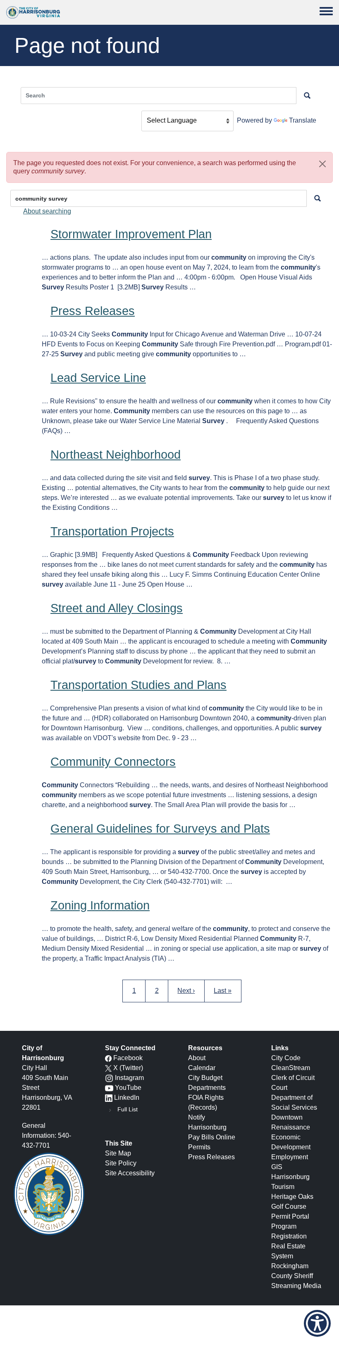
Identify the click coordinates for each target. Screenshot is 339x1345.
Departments (207, 1087)
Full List (127, 1109)
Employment (289, 1156)
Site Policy (120, 1163)
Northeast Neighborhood (115, 454)
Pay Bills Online (211, 1137)
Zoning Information (100, 905)
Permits (199, 1147)
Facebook (128, 1057)
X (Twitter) (128, 1067)
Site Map (118, 1153)
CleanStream (290, 1067)
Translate (302, 120)
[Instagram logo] (109, 1077)
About (196, 1057)
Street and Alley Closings (116, 608)
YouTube (128, 1087)
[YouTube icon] (109, 1087)
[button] (322, 163)
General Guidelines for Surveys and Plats (160, 828)
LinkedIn (126, 1097)
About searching (47, 211)
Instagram (129, 1077)
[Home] (33, 12)
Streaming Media (296, 1285)
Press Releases (92, 310)
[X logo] (108, 1067)
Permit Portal (290, 1216)
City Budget (205, 1077)
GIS (276, 1166)
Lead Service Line (98, 377)
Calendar (201, 1067)
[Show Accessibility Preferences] (317, 1323)
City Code (286, 1057)
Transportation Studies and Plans (138, 684)
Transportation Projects (112, 531)
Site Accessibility (130, 1173)
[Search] (317, 198)
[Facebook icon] (108, 1057)
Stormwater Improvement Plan (131, 234)
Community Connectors (113, 761)
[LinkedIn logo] (108, 1097)
